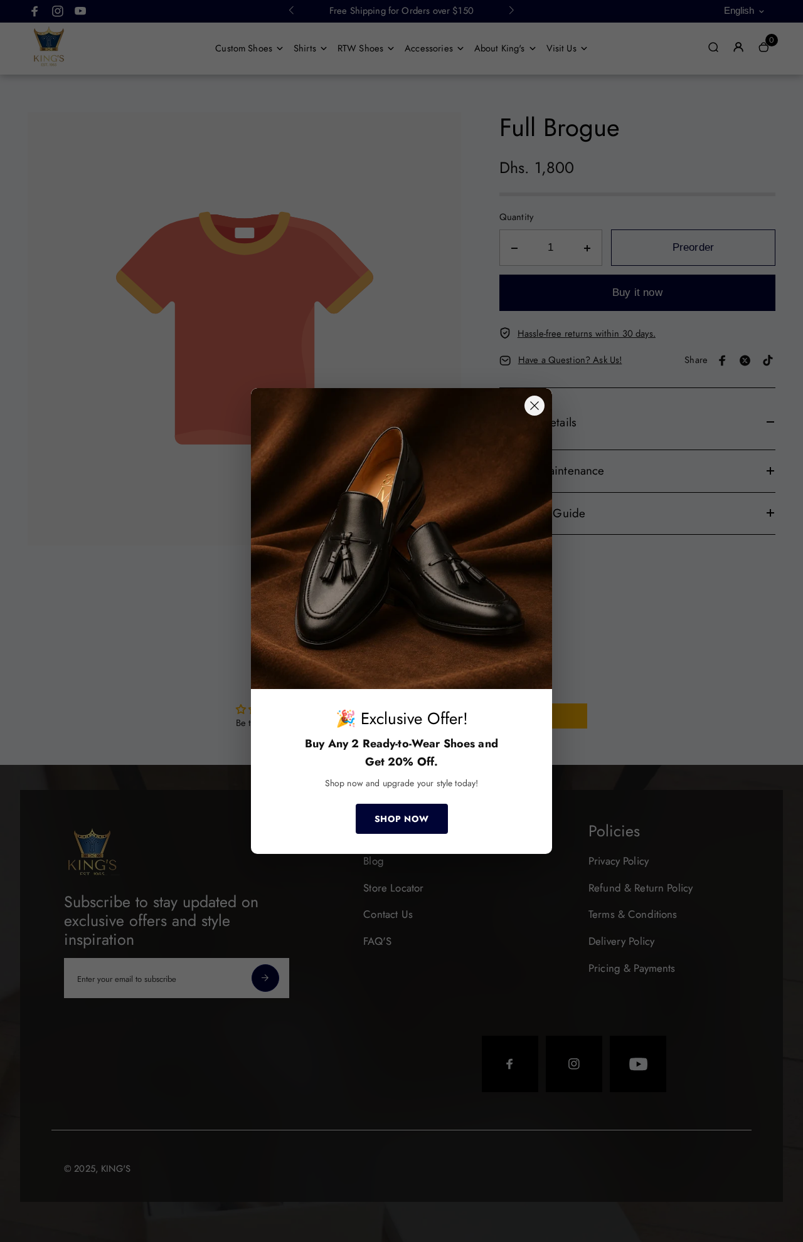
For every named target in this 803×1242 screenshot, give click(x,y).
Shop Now (402, 819)
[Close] (534, 406)
